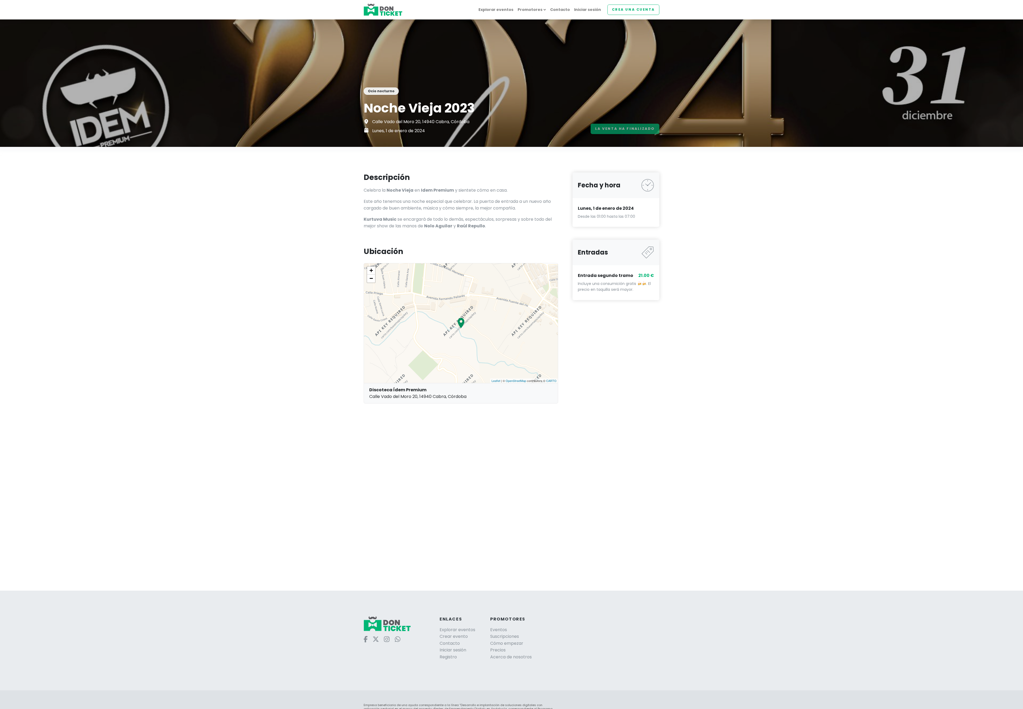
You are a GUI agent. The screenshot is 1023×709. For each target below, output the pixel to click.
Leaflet (496, 380)
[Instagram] (388, 639)
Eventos (498, 630)
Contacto (560, 9)
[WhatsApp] (399, 639)
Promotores (530, 9)
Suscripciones (504, 636)
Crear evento (454, 636)
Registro (448, 657)
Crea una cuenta (633, 9)
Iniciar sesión (587, 9)
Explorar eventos (495, 9)
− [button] (371, 278)
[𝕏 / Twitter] (377, 639)
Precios (498, 650)
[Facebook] (367, 639)
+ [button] (371, 270)
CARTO (551, 380)
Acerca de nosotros (511, 657)
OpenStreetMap (516, 380)
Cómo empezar (506, 643)
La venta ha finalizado (625, 128)
